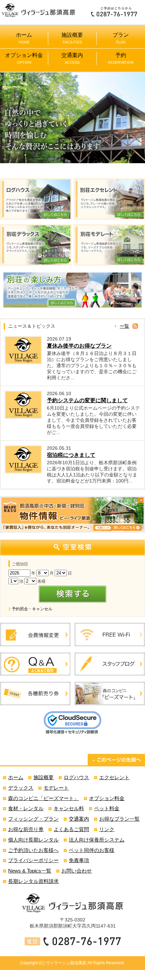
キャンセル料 (69, 808)
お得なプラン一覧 (119, 819)
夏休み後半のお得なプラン (79, 346)
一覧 (124, 326)
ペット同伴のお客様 (91, 850)
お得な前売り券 (26, 829)
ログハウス (76, 777)
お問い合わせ (76, 871)
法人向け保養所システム (96, 840)
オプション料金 (24, 58)
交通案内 (72, 58)
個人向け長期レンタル (33, 840)
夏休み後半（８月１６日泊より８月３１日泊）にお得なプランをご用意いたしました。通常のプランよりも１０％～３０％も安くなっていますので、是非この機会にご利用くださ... (92, 365)
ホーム (24, 38)
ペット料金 (106, 808)
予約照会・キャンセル (32, 609)
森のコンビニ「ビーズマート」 (43, 798)
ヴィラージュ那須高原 (66, 963)
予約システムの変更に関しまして (87, 400)
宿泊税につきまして (71, 455)
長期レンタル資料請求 (33, 881)
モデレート (56, 788)
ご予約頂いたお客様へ (33, 850)
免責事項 (79, 860)
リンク (106, 829)
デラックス (20, 788)
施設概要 (72, 38)
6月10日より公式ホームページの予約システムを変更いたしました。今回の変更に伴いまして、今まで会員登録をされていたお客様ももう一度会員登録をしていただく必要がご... (93, 420)
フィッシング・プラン (33, 819)
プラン (121, 38)
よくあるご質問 (71, 829)
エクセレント (114, 777)
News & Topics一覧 (29, 871)
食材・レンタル (26, 808)
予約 (121, 58)
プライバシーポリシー (33, 860)
